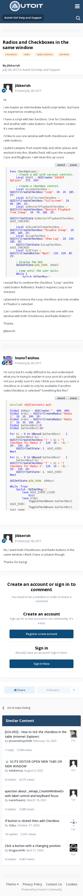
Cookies (71, 884)
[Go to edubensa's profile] (73, 763)
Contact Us (54, 884)
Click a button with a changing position (33, 846)
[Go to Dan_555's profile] (73, 823)
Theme (11, 884)
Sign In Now (41, 664)
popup (73, 164)
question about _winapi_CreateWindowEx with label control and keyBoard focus (34, 793)
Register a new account (41, 634)
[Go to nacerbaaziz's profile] (73, 793)
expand (61, 164)
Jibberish (13, 65)
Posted (28, 91)
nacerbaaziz (17, 800)
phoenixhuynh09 (20, 741)
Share (20, 690)
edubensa (16, 770)
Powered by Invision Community (41, 889)
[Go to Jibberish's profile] (8, 88)
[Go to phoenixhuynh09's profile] (73, 734)
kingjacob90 (17, 850)
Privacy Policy (32, 884)
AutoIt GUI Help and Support (41, 70)
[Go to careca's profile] (73, 848)
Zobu (12, 825)
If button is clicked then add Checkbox (32, 821)
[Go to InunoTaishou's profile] (8, 360)
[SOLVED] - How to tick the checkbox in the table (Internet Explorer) (36, 734)
